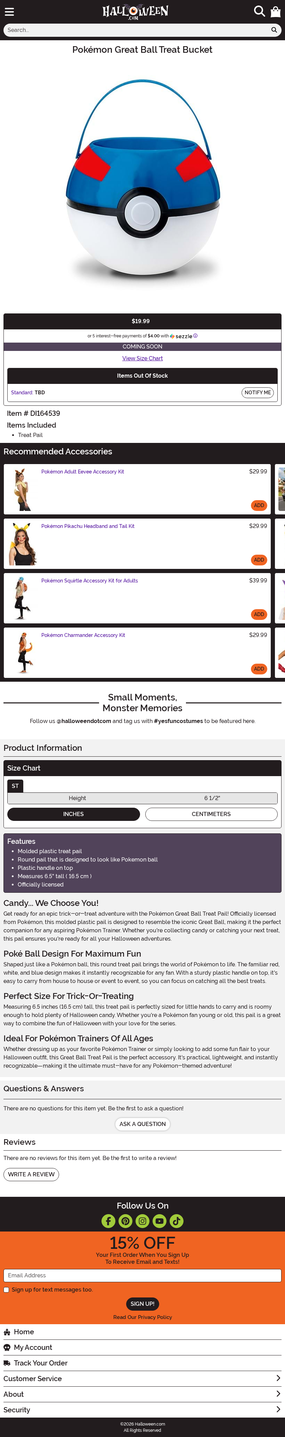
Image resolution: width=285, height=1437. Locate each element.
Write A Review (31, 1174)
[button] (275, 11)
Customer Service (32, 1379)
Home (24, 1332)
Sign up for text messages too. (52, 1289)
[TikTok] (177, 1221)
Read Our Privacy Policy (142, 1317)
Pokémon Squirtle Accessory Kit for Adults (89, 580)
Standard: (22, 392)
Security (16, 1410)
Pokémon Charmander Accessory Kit (83, 635)
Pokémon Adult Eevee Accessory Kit (82, 471)
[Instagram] (142, 1221)
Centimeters (211, 814)
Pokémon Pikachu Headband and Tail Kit (88, 526)
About (13, 1394)
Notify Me (258, 392)
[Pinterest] (125, 1221)
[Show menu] (9, 11)
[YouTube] (159, 1221)
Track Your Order (40, 1363)
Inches (73, 814)
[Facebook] (108, 1221)
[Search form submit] (274, 30)
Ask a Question (143, 1124)
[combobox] (135, 30)
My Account (33, 1347)
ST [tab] (15, 786)
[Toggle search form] (259, 11)
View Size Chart (142, 358)
